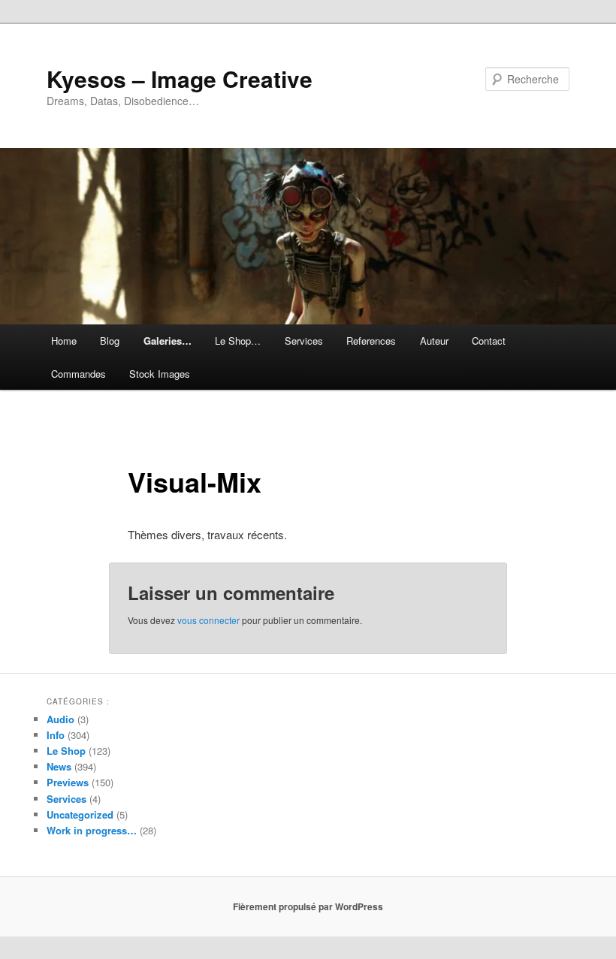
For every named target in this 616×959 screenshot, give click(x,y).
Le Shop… (238, 340)
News (59, 766)
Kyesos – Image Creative (180, 78)
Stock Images (159, 373)
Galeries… (167, 340)
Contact (489, 340)
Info (56, 735)
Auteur (434, 340)
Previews (68, 782)
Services (304, 340)
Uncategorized (80, 814)
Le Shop (66, 750)
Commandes (78, 373)
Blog (109, 340)
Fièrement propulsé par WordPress (308, 906)
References (371, 340)
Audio (60, 719)
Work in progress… (92, 830)
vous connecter (208, 620)
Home (64, 340)
